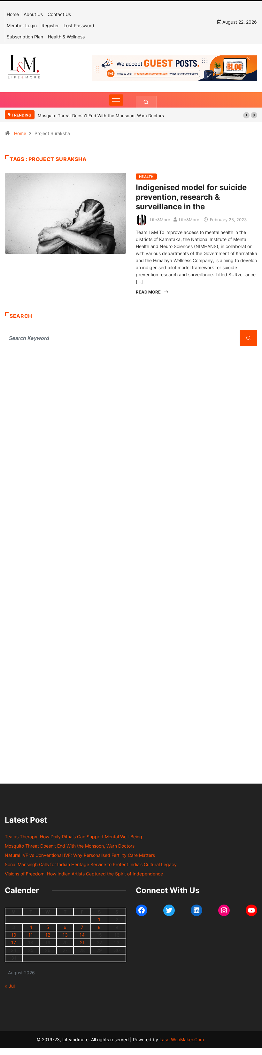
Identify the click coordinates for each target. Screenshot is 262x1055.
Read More (148, 291)
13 (65, 935)
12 (47, 935)
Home (13, 14)
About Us (33, 14)
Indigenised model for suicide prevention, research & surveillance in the (191, 197)
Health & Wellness (66, 36)
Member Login (22, 25)
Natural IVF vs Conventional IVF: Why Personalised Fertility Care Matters (80, 855)
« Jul (10, 986)
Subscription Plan (25, 36)
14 (82, 935)
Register (50, 25)
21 (82, 942)
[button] (246, 115)
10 (13, 935)
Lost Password (79, 25)
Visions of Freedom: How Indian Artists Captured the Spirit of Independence (84, 873)
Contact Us (59, 14)
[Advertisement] (131, 410)
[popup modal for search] (146, 102)
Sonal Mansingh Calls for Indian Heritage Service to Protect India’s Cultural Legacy (91, 864)
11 (30, 935)
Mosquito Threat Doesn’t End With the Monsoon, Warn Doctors (101, 115)
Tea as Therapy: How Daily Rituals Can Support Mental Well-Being (73, 836)
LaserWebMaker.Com (181, 1039)
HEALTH (146, 176)
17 (13, 942)
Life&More (160, 219)
